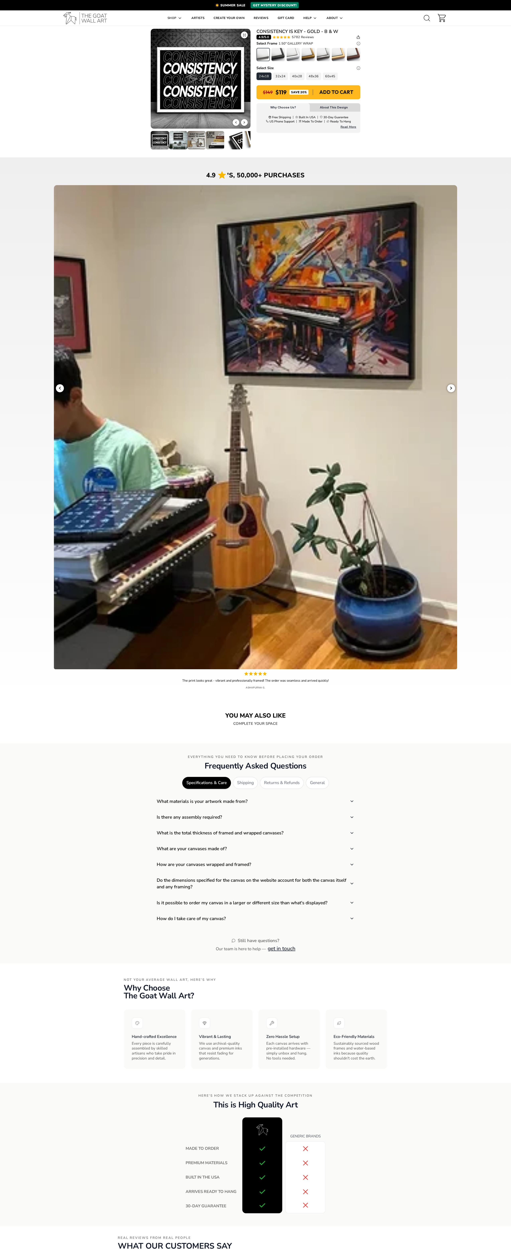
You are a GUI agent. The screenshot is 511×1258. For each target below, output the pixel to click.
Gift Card (286, 18)
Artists (197, 18)
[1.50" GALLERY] (263, 54)
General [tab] (317, 782)
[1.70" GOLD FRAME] (308, 54)
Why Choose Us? (283, 107)
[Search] (427, 18)
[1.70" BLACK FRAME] (278, 54)
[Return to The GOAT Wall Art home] (87, 18)
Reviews (261, 18)
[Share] (358, 37)
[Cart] (442, 18)
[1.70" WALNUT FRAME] (353, 54)
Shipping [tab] (245, 782)
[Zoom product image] (244, 35)
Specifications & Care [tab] (206, 782)
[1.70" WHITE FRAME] (293, 54)
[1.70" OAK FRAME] (338, 54)
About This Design (334, 107)
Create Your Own (229, 18)
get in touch (281, 948)
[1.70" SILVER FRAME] (323, 54)
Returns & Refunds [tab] (282, 782)
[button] (255, 5)
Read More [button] (348, 127)
